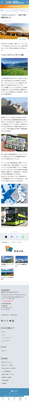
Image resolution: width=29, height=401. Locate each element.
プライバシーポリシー (14, 393)
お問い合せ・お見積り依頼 (10, 315)
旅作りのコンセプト (7, 362)
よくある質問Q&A (6, 371)
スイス (3, 334)
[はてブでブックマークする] (17, 237)
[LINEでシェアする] (23, 237)
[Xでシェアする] (6, 237)
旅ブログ (4, 350)
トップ (26, 399)
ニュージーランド (6, 337)
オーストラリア (6, 340)
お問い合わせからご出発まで (9, 368)
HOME (15, 391)
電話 (8, 399)
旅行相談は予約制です (15, 6)
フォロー (14, 399)
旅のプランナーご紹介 (7, 365)
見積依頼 (20, 399)
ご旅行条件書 (5, 380)
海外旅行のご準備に (7, 377)
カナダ (3, 331)
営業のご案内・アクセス (8, 374)
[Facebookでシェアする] (12, 237)
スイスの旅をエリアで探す (15, 242)
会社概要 (4, 383)
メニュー (2, 399)
